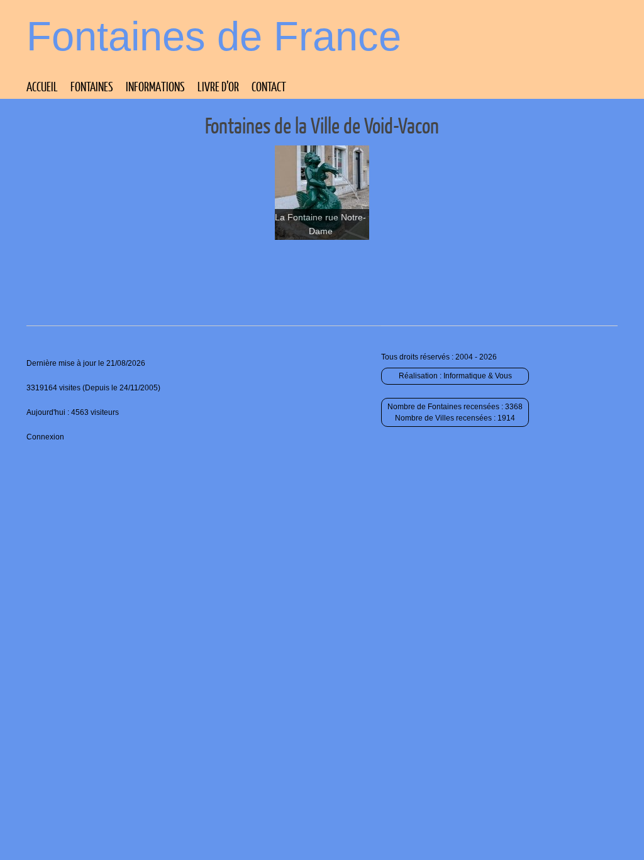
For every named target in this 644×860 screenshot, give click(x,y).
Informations (155, 86)
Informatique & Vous (477, 375)
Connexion (45, 437)
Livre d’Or (218, 86)
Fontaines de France (213, 36)
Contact (269, 86)
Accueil (42, 86)
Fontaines (91, 86)
